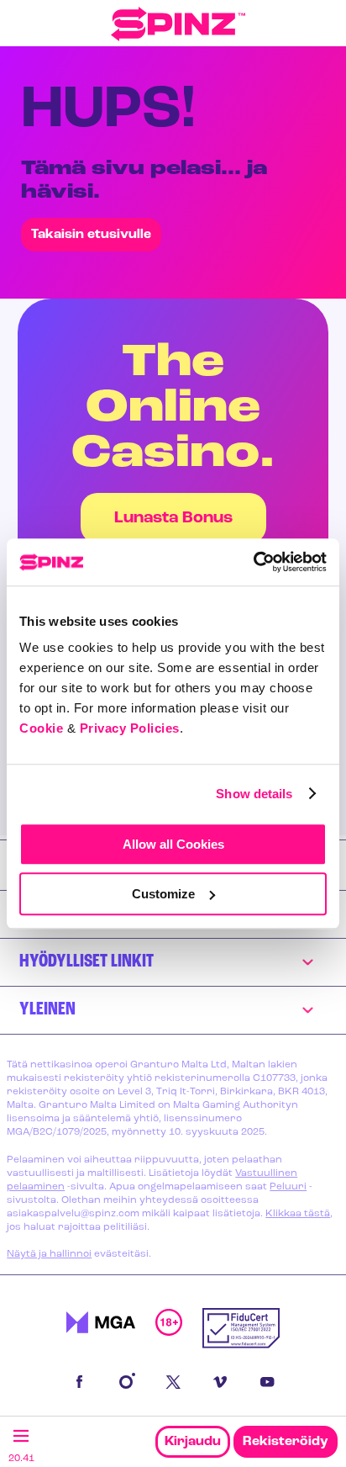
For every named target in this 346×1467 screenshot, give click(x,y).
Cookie (41, 728)
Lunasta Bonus (173, 518)
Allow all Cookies (173, 844)
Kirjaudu (193, 1441)
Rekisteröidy (285, 1441)
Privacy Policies (130, 728)
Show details (254, 793)
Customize (163, 894)
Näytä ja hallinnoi (49, 1254)
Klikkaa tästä (297, 1214)
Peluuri (288, 1187)
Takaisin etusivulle (91, 234)
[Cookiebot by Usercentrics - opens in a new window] (253, 562)
